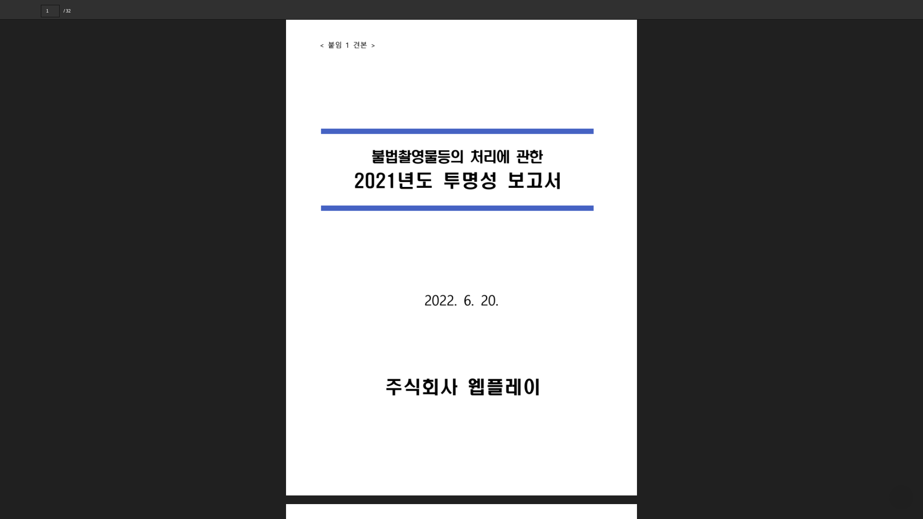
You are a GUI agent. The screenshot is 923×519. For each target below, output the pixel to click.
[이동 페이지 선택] (66, 11)
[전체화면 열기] (894, 9)
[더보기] (913, 9)
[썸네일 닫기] (13, 258)
